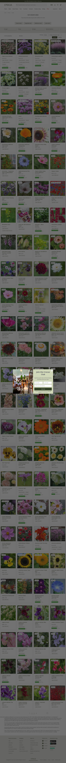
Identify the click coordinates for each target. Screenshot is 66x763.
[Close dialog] (52, 371)
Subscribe (43, 389)
